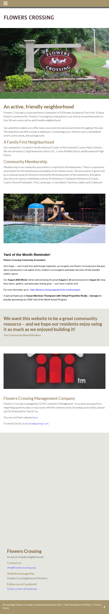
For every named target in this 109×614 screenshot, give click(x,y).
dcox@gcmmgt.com (38, 423)
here (35, 417)
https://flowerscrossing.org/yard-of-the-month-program (55, 290)
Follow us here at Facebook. (22, 588)
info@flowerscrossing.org (21, 567)
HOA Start (86, 604)
